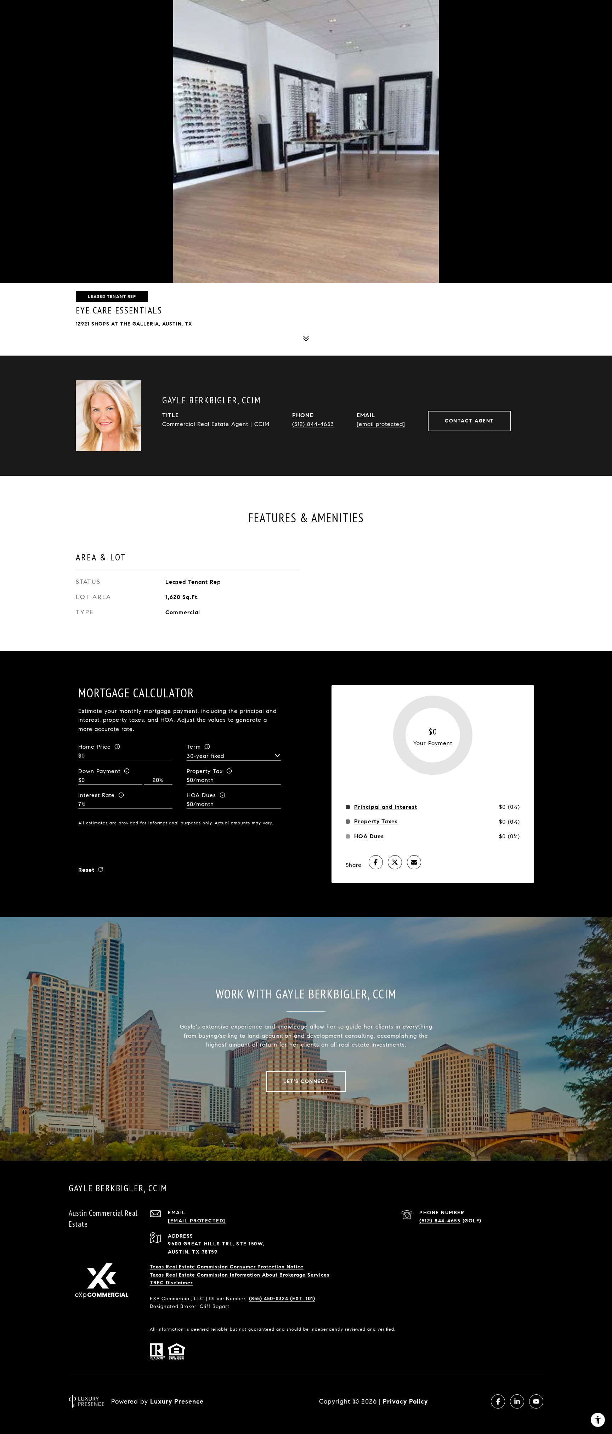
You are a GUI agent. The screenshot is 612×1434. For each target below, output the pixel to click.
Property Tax (205, 771)
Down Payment (99, 771)
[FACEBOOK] (498, 1401)
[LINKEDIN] (517, 1401)
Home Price (94, 746)
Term (194, 746)
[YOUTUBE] (536, 1401)
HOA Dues (201, 795)
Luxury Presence (177, 1401)
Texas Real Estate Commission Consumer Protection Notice (227, 1267)
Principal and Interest (385, 807)
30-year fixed (205, 756)
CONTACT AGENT (469, 421)
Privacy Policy (405, 1401)
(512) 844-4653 (313, 424)
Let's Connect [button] (306, 1081)
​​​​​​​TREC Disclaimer (171, 1283)
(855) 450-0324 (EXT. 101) (282, 1299)
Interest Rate (96, 795)
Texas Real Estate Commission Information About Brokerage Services (239, 1275)
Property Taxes (376, 821)
